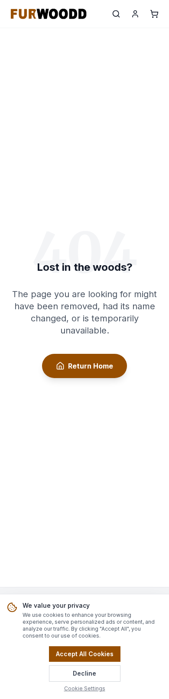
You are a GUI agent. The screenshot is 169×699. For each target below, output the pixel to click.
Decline (84, 673)
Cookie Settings (84, 688)
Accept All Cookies (85, 653)
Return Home (90, 366)
